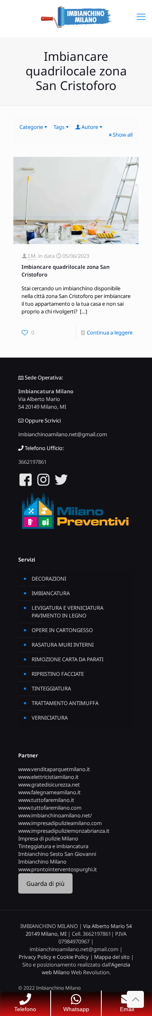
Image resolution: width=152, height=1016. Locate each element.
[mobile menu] (141, 16)
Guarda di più (45, 883)
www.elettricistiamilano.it (48, 776)
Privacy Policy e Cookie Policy (54, 956)
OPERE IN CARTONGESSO (62, 630)
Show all (123, 134)
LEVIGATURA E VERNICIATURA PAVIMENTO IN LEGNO (67, 611)
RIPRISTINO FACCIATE (58, 673)
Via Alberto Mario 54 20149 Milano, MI (42, 402)
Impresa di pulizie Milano (48, 838)
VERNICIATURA (50, 717)
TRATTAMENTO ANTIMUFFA (65, 703)
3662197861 (32, 461)
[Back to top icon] (135, 999)
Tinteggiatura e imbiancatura (53, 846)
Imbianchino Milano (42, 861)
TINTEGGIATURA (51, 688)
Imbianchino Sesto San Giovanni (57, 853)
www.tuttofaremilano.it (46, 800)
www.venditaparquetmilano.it (54, 769)
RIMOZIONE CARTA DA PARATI (67, 659)
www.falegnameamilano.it (49, 792)
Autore (89, 127)
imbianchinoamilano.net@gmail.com (62, 434)
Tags (59, 127)
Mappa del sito (112, 956)
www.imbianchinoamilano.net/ (55, 815)
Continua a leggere (110, 332)
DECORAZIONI (49, 578)
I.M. (32, 255)
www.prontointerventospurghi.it (57, 869)
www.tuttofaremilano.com (49, 807)
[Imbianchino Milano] (76, 16)
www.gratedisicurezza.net (49, 784)
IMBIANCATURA (51, 593)
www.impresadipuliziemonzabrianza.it (63, 830)
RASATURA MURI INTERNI (63, 644)
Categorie (31, 127)
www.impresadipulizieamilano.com (60, 823)
